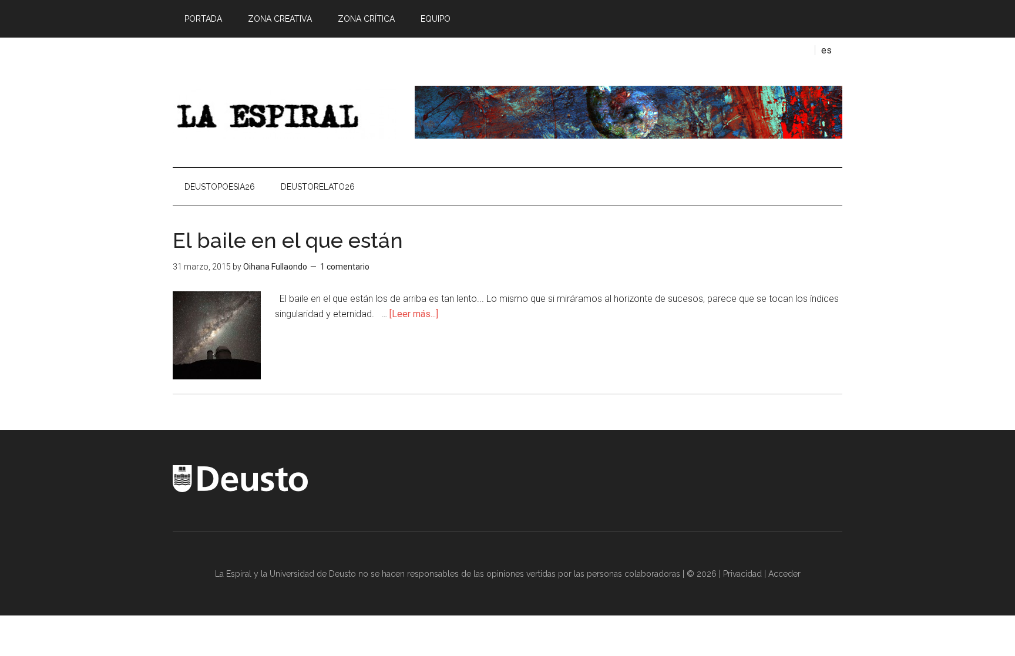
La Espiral (284, 112)
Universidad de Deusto (313, 573)
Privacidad (742, 573)
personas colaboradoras (633, 573)
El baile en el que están (288, 240)
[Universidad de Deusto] (240, 489)
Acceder (784, 573)
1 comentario (344, 266)
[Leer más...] (413, 313)
